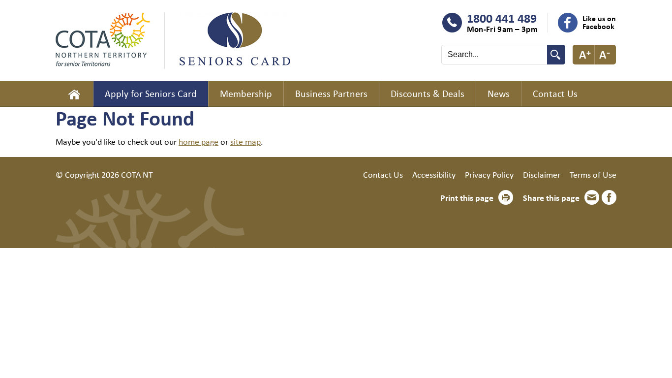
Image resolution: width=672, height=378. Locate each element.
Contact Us (555, 93)
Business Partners (331, 93)
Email (591, 197)
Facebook (609, 197)
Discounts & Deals (427, 93)
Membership (246, 93)
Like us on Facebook (599, 22)
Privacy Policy (489, 174)
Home (74, 94)
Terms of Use (593, 174)
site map (245, 141)
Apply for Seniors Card (151, 93)
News (499, 93)
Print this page (466, 197)
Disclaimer (541, 174)
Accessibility (434, 174)
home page (198, 141)
